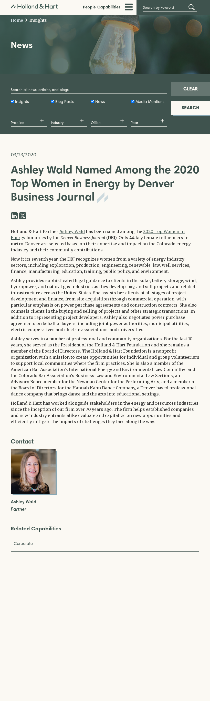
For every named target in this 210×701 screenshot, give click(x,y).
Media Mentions (149, 101)
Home (17, 20)
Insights (37, 20)
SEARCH (191, 108)
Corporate (23, 543)
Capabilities (108, 6)
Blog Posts (64, 101)
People (89, 6)
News (100, 101)
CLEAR (190, 89)
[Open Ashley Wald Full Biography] (33, 492)
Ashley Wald (72, 231)
